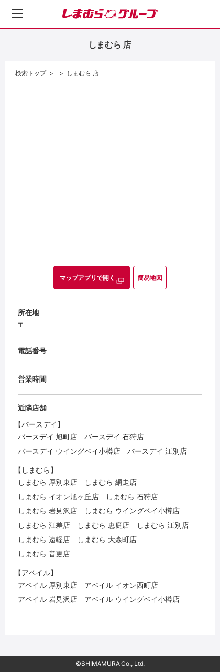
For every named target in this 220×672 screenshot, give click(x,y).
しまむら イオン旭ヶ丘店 (58, 496)
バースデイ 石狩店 (114, 436)
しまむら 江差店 (44, 525)
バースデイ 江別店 (157, 450)
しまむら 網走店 (110, 482)
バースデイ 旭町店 (47, 436)
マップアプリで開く (87, 277)
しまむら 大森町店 (107, 539)
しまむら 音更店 (44, 553)
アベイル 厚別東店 (47, 584)
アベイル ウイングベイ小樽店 (132, 599)
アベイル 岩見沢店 (47, 599)
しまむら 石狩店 (132, 496)
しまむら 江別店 (163, 525)
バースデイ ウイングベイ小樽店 (69, 450)
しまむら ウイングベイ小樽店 (132, 510)
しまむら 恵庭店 (103, 525)
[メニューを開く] (17, 14)
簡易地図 (150, 277)
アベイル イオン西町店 (121, 584)
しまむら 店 (83, 73)
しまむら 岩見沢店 (47, 510)
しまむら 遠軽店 (44, 539)
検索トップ (30, 73)
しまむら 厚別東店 (47, 482)
